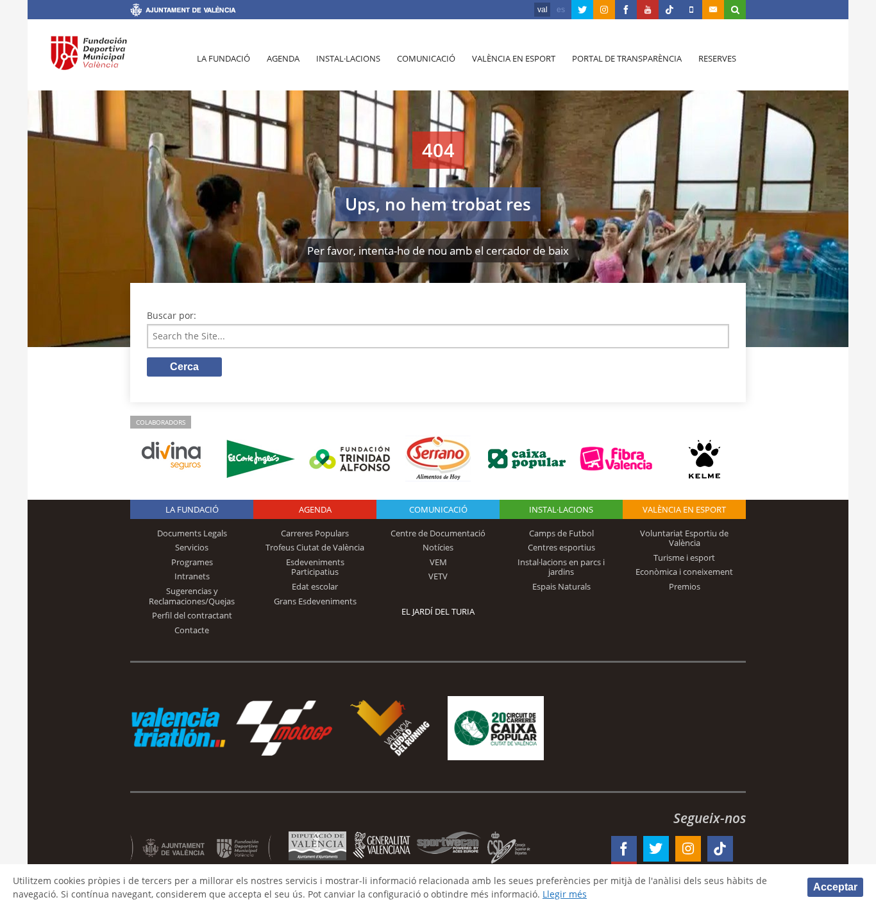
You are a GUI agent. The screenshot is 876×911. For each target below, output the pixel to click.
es (561, 9)
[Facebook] (626, 9)
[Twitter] (582, 9)
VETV (438, 576)
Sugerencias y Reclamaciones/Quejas (192, 596)
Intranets (192, 576)
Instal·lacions (348, 58)
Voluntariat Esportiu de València (684, 538)
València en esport (513, 58)
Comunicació (426, 58)
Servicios (191, 547)
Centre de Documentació (438, 533)
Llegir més (565, 894)
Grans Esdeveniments (315, 601)
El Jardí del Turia (438, 611)
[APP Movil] (691, 9)
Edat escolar (315, 586)
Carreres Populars (315, 533)
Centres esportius (561, 547)
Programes (192, 562)
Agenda (283, 58)
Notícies (438, 547)
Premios (684, 586)
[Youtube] (648, 9)
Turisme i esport (684, 557)
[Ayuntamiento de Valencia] (183, 11)
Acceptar (835, 886)
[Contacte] (713, 9)
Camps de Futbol (561, 533)
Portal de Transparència (627, 58)
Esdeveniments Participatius (315, 567)
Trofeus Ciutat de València (314, 547)
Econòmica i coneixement (684, 571)
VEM (438, 562)
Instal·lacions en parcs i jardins (561, 567)
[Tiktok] (669, 9)
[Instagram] (604, 9)
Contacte (191, 630)
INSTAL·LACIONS (561, 509)
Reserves (717, 58)
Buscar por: (171, 315)
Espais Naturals (561, 586)
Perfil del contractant (192, 615)
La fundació (223, 58)
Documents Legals (192, 533)
